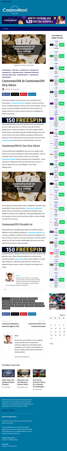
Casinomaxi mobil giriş (9, 75)
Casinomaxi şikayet (18, 103)
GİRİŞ (62, 45)
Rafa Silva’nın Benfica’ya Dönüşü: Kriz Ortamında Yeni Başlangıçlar (39, 383)
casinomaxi (23, 298)
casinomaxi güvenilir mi (31, 72)
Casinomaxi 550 (6, 72)
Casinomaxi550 (6, 77)
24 (51, 335)
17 (51, 332)
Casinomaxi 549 (33, 70)
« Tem (51, 344)
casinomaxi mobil (23, 303)
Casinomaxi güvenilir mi (36, 232)
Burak (8, 89)
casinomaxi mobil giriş (36, 303)
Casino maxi (18, 259)
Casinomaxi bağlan (17, 72)
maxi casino (6, 308)
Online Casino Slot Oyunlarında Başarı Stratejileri (8, 382)
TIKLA (62, 56)
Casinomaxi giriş (7, 140)
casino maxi (15, 70)
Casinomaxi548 (6, 70)
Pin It (24, 94)
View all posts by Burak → (22, 357)
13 (64, 328)
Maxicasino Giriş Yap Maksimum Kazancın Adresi (22, 382)
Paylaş (7, 94)
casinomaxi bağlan (28, 301)
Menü (6, 29)
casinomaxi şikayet (23, 75)
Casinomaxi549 (33, 75)
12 (60, 328)
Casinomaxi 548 (24, 70)
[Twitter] (5, 290)
